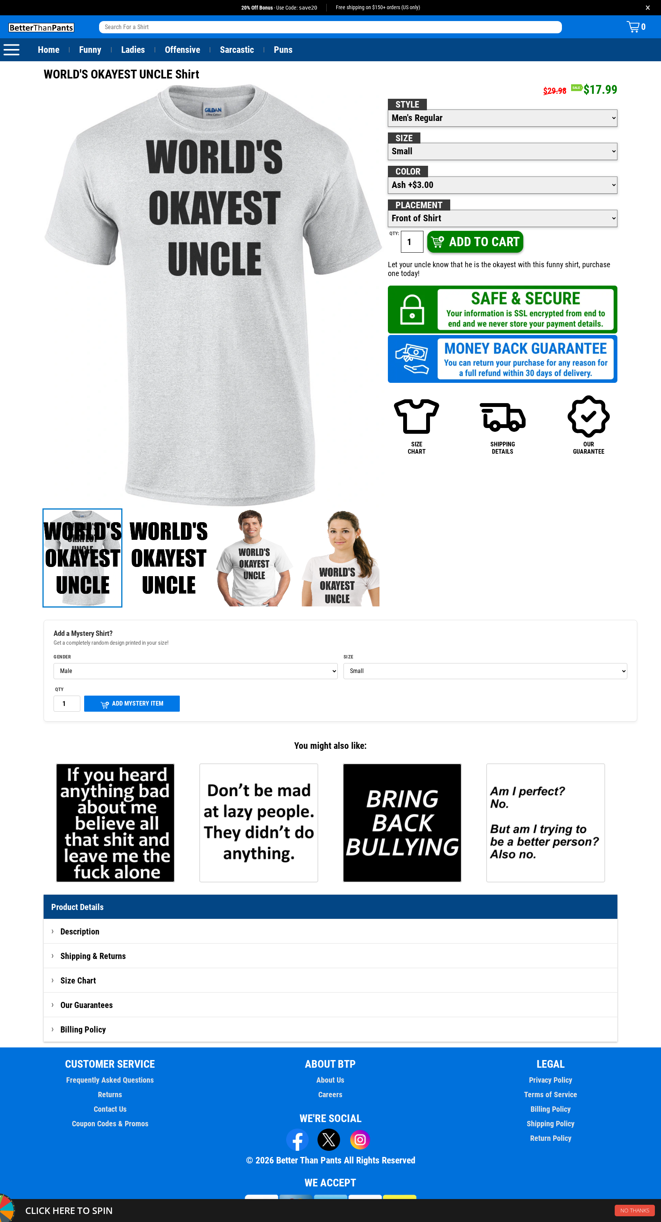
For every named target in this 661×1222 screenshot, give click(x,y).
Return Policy (550, 1138)
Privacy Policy (550, 1080)
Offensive (182, 49)
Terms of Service (550, 1094)
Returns (110, 1094)
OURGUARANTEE (588, 448)
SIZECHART (417, 448)
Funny (90, 49)
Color (408, 171)
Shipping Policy (551, 1123)
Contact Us (110, 1109)
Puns (283, 49)
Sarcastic (237, 49)
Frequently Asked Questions (110, 1080)
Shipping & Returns (93, 956)
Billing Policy (83, 1029)
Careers (330, 1094)
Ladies (133, 49)
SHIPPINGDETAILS (502, 448)
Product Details (77, 907)
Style (407, 104)
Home (48, 49)
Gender (62, 657)
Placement (419, 205)
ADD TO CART (484, 241)
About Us (330, 1080)
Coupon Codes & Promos (110, 1123)
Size (404, 138)
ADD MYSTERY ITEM (137, 703)
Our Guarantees (86, 1005)
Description (79, 931)
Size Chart (78, 980)
